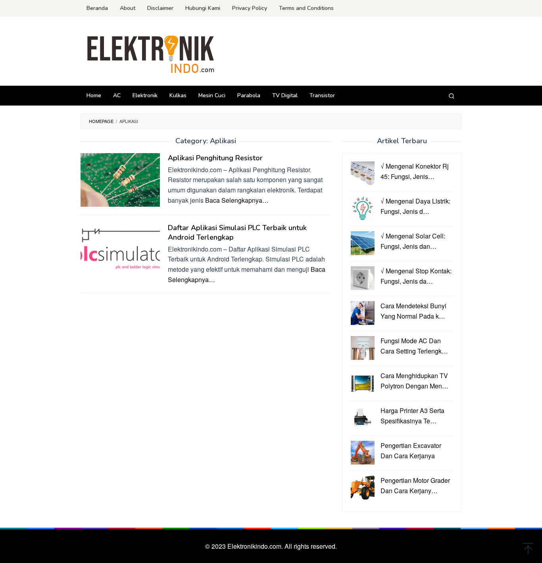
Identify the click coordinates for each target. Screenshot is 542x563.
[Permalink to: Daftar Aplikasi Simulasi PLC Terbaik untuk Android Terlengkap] (120, 248)
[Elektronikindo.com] (151, 53)
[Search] (451, 96)
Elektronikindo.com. (255, 546)
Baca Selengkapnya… (237, 200)
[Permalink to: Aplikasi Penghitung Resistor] (120, 178)
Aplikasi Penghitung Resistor (215, 158)
